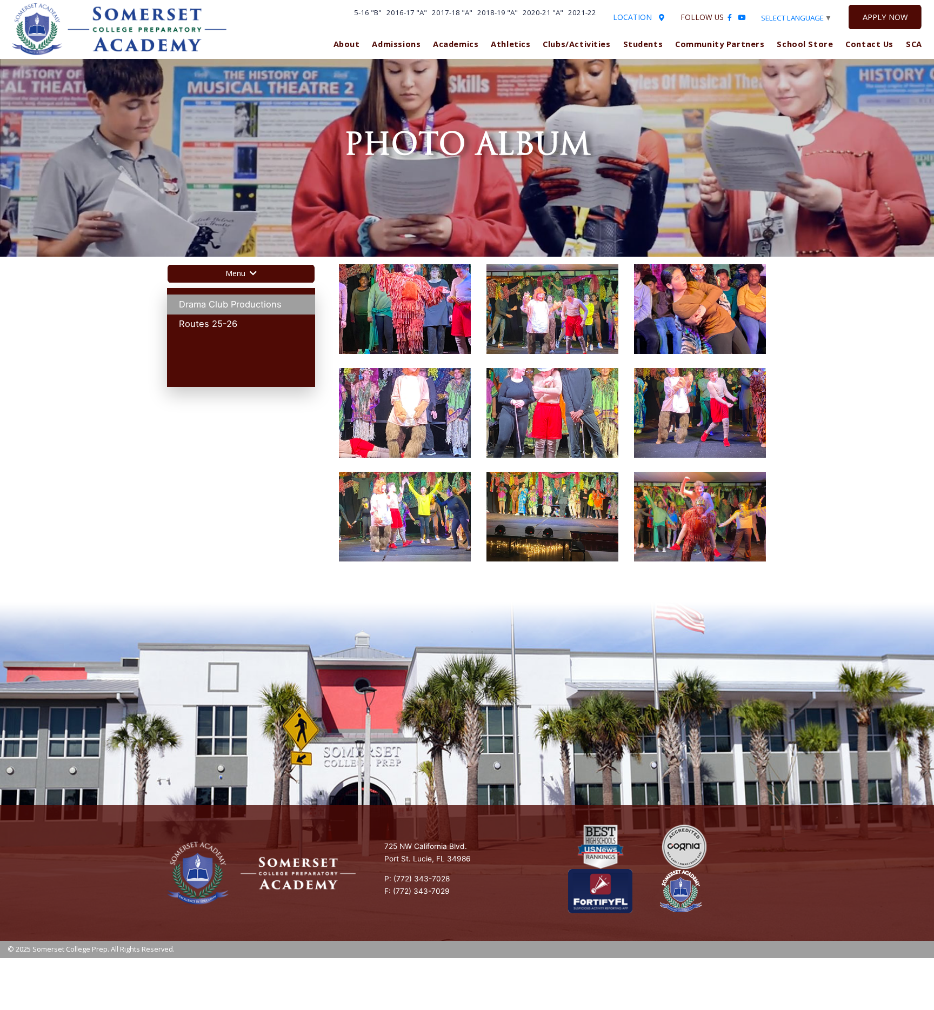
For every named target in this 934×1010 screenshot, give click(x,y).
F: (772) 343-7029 (417, 891)
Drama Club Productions (230, 304)
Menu (236, 272)
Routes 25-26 (208, 323)
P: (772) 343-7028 (417, 878)
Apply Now (885, 16)
